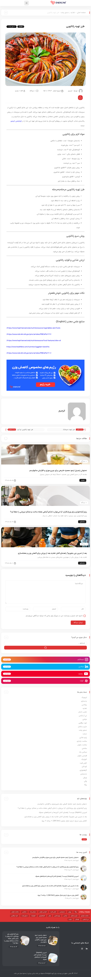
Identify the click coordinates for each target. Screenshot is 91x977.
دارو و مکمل (82, 726)
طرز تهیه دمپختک (69, 429)
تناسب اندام (83, 712)
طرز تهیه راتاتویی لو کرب (25, 429)
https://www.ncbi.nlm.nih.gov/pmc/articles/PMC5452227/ (29, 334)
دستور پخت (65, 12)
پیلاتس (84, 705)
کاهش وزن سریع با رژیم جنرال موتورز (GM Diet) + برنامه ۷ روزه (64, 821)
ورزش (85, 777)
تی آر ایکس (83, 715)
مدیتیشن (83, 774)
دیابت (85, 734)
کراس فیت (83, 763)
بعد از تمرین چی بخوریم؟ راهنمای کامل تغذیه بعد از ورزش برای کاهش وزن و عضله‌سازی (52, 553)
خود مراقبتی (83, 723)
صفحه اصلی (81, 12)
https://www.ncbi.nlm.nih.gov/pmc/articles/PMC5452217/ (29, 353)
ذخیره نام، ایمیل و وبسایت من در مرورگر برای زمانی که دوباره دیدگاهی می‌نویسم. (54, 616)
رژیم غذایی (83, 737)
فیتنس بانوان (82, 756)
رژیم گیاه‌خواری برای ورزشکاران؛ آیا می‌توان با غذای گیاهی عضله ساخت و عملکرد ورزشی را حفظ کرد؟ (48, 511)
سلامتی (84, 748)
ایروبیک (84, 697)
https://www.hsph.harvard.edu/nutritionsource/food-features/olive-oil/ (34, 340)
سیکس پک (83, 752)
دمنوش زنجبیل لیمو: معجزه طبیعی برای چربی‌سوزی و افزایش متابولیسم (58, 470)
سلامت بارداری (82, 741)
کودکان (84, 766)
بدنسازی (82, 522)
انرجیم (70, 91)
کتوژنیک (84, 759)
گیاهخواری (83, 770)
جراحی (84, 719)
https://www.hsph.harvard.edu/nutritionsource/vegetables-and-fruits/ (33, 328)
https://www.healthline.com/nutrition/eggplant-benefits (28, 347)
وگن (85, 781)
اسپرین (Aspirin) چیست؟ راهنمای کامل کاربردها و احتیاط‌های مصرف (63, 812)
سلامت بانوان (82, 745)
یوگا (85, 785)
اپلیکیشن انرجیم (16, 121)
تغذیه (73, 12)
